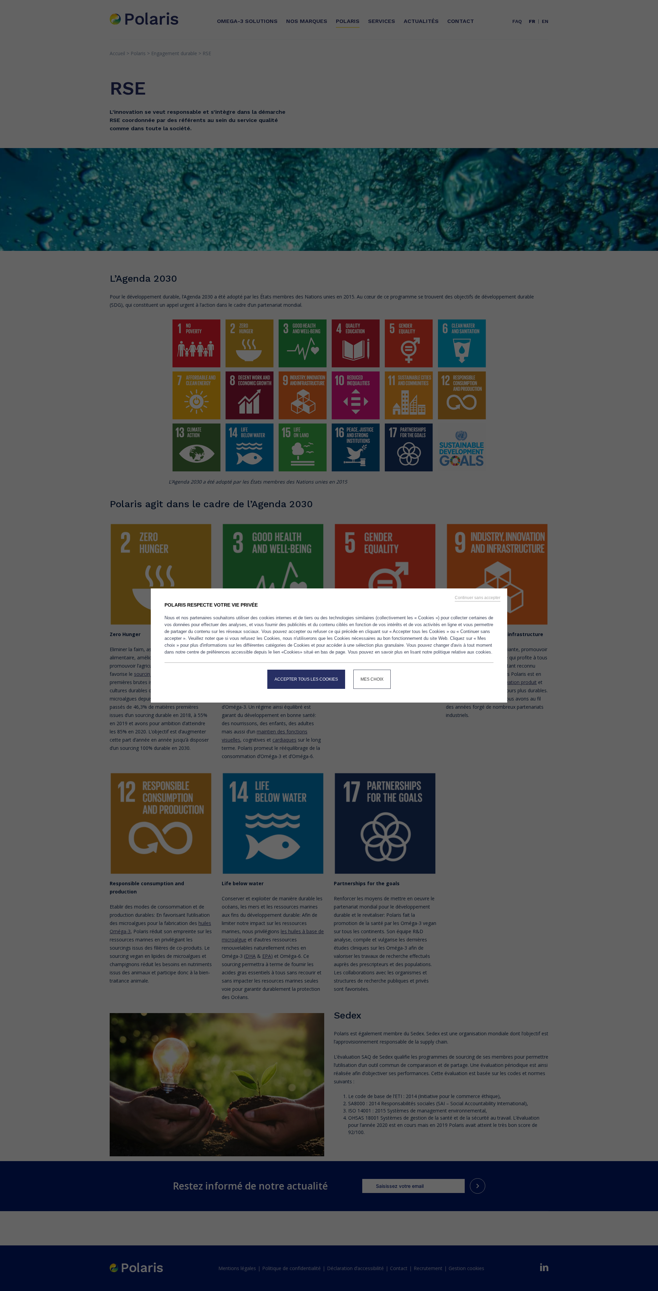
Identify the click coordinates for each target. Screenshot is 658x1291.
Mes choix (372, 679)
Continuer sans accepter (477, 597)
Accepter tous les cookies (306, 679)
